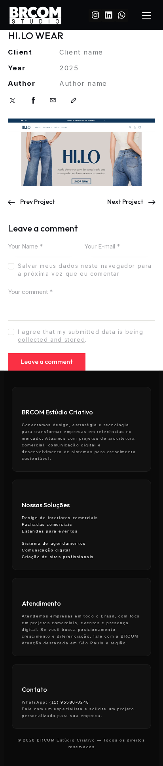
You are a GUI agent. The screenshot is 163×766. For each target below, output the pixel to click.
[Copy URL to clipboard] (74, 100)
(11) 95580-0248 (69, 702)
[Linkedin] (108, 15)
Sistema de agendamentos (54, 543)
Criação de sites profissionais (58, 557)
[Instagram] (95, 15)
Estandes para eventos (50, 531)
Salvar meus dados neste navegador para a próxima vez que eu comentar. (85, 269)
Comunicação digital (46, 550)
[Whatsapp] (121, 15)
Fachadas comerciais (47, 524)
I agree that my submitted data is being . (80, 335)
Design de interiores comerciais (60, 518)
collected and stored (51, 340)
